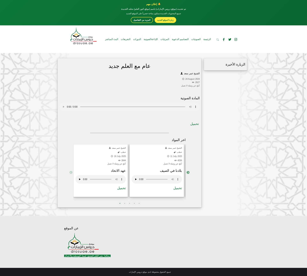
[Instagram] (236, 39)
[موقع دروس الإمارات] (82, 34)
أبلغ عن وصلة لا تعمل (116, 164)
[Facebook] (223, 39)
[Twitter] (230, 39)
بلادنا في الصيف (171, 170)
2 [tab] (124, 203)
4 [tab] (134, 203)
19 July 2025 (119, 156)
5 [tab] (139, 203)
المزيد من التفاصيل (141, 20)
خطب (123, 152)
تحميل (194, 124)
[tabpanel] (100, 170)
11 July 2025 (176, 156)
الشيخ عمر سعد (191, 73)
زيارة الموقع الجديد (165, 19)
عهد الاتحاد (118, 170)
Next (188, 172)
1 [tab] (120, 203)
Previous (71, 172)
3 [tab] (129, 203)
